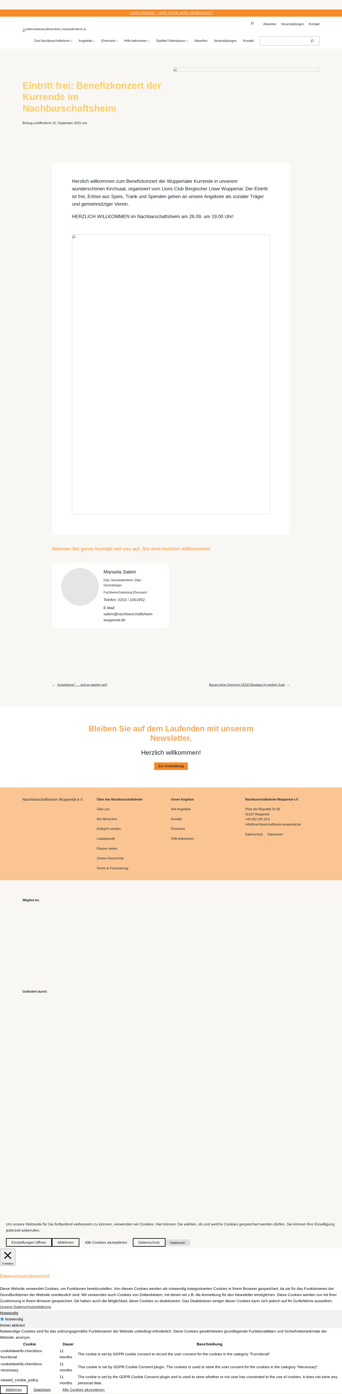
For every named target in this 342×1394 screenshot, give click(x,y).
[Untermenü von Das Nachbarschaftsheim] (71, 41)
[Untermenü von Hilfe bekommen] (149, 41)
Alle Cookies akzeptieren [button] (106, 1242)
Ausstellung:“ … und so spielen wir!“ (82, 684)
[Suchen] (312, 40)
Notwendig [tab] (9, 1313)
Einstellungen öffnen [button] (28, 1242)
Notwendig (14, 1319)
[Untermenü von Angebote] (94, 41)
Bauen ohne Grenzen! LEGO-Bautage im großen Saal (247, 684)
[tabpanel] (171, 1357)
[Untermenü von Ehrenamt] (117, 41)
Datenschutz (149, 1242)
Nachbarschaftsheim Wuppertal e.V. (53, 799)
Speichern (42, 1390)
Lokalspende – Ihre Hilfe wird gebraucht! (171, 13)
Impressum (177, 1242)
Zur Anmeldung (171, 766)
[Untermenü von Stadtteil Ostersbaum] (187, 41)
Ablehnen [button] (65, 1242)
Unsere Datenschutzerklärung (25, 1307)
